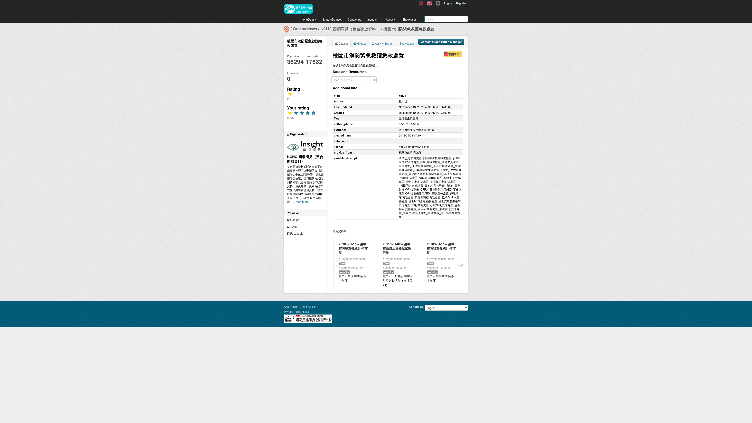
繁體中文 (453, 54)
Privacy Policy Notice (297, 312)
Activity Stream (383, 43)
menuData (307, 19)
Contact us (354, 19)
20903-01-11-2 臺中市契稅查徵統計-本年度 (353, 248)
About (389, 19)
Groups (361, 43)
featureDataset (332, 19)
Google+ (295, 220)
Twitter (293, 227)
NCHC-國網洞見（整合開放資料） (350, 29)
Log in (448, 3)
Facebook (296, 233)
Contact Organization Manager (441, 42)
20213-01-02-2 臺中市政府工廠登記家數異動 (397, 248)
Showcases (409, 19)
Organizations (305, 29)
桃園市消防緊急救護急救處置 (408, 29)
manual (372, 19)
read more (302, 202)
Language (416, 307)
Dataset (343, 43)
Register (461, 3)
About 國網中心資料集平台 (300, 307)
